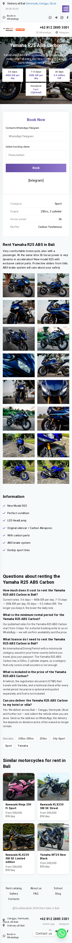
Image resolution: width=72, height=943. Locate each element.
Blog (58, 893)
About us (36, 888)
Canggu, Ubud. (47, 3)
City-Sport (59, 738)
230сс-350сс (26, 738)
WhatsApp (44, 32)
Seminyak (32, 3)
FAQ (36, 893)
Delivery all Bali (16, 925)
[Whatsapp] (62, 933)
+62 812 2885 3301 (54, 27)
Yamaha (23, 745)
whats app (49, 924)
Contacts (13, 899)
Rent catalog (14, 888)
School (58, 888)
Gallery (14, 893)
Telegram (63, 32)
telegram (64, 924)
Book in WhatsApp (13, 17)
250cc (43, 738)
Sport (8, 745)
